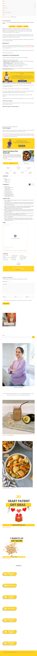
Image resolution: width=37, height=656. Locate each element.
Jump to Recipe (12, 26)
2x (31, 184)
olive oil (20, 88)
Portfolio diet (28, 46)
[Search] (33, 337)
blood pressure (30, 50)
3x (33, 184)
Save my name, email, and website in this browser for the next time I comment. (18, 300)
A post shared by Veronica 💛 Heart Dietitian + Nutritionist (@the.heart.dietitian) (15, 250)
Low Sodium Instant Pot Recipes (8, 488)
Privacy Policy (20, 652)
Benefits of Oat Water (6, 558)
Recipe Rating (4, 281)
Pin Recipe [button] (27, 163)
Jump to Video (19, 26)
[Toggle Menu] (34, 3)
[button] (3, 159)
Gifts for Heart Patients (6, 527)
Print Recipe (26, 26)
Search (3, 335)
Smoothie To (4, 435)
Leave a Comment (5, 22)
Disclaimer (32, 652)
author (18, 393)
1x (29, 184)
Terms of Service (26, 652)
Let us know (18, 269)
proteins (24, 98)
